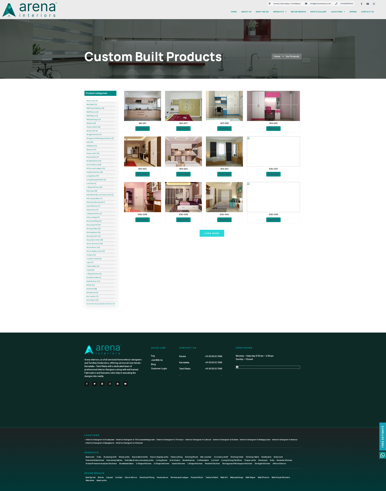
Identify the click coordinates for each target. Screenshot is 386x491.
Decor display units (159, 457)
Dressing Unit (110, 457)
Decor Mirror (131, 477)
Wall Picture (263, 477)
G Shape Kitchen (161, 463)
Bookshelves (189, 460)
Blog (153, 364)
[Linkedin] (102, 383)
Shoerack (262, 460)
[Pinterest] (117, 383)
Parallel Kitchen (212, 463)
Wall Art (224, 477)
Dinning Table (252, 457)
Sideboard (266, 457)
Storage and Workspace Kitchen (237, 463)
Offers (353, 12)
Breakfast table (126, 463)
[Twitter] (94, 383)
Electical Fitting (147, 477)
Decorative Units (140, 457)
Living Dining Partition (231, 460)
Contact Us (367, 12)
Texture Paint (211, 477)
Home (234, 12)
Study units (124, 457)
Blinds (101, 477)
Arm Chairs (175, 460)
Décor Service (298, 12)
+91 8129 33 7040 (213, 356)
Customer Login (159, 368)
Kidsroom (278, 457)
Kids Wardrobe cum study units (139, 460)
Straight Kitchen (262, 463)
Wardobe (90, 480)
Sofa (272, 460)
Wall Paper (250, 477)
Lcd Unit (215, 460)
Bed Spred (90, 477)
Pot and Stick (197, 477)
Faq (153, 356)
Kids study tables (114, 460)
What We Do (262, 12)
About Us (246, 12)
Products (278, 12)
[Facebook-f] (361, 4)
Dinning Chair (237, 457)
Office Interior (279, 463)
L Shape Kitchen (195, 463)
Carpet (109, 477)
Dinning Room (191, 457)
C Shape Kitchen (143, 463)
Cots (99, 457)
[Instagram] (374, 4)
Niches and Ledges (179, 477)
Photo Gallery (318, 12)
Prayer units (250, 460)
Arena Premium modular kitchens (101, 463)
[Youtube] (367, 4)
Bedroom (90, 457)
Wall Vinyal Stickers (281, 477)
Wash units (101, 480)
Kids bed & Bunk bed (95, 460)
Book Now (143, 128)
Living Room (161, 460)
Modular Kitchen (284, 460)
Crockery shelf (221, 457)
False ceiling (177, 457)
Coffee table (203, 460)
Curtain (118, 477)
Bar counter (206, 457)
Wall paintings (236, 477)
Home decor (162, 477)
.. (221, 375)
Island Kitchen (178, 463)
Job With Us (157, 360)
